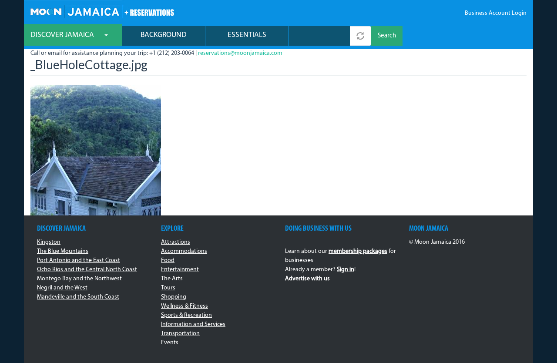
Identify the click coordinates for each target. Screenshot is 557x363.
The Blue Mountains (62, 251)
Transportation (180, 333)
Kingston (48, 242)
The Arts (172, 279)
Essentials (247, 35)
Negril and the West (62, 288)
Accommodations (184, 251)
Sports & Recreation (186, 315)
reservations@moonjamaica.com (240, 53)
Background (164, 35)
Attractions (175, 242)
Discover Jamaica (63, 35)
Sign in (345, 269)
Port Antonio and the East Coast (78, 260)
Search (387, 36)
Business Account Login (496, 13)
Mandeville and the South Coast (78, 297)
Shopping (173, 297)
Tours (168, 288)
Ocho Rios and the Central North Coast (87, 269)
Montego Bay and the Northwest (79, 279)
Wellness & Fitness (184, 306)
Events (169, 342)
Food (167, 260)
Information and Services (193, 324)
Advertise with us (307, 279)
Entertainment (180, 269)
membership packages (358, 251)
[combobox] (319, 36)
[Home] (102, 10)
